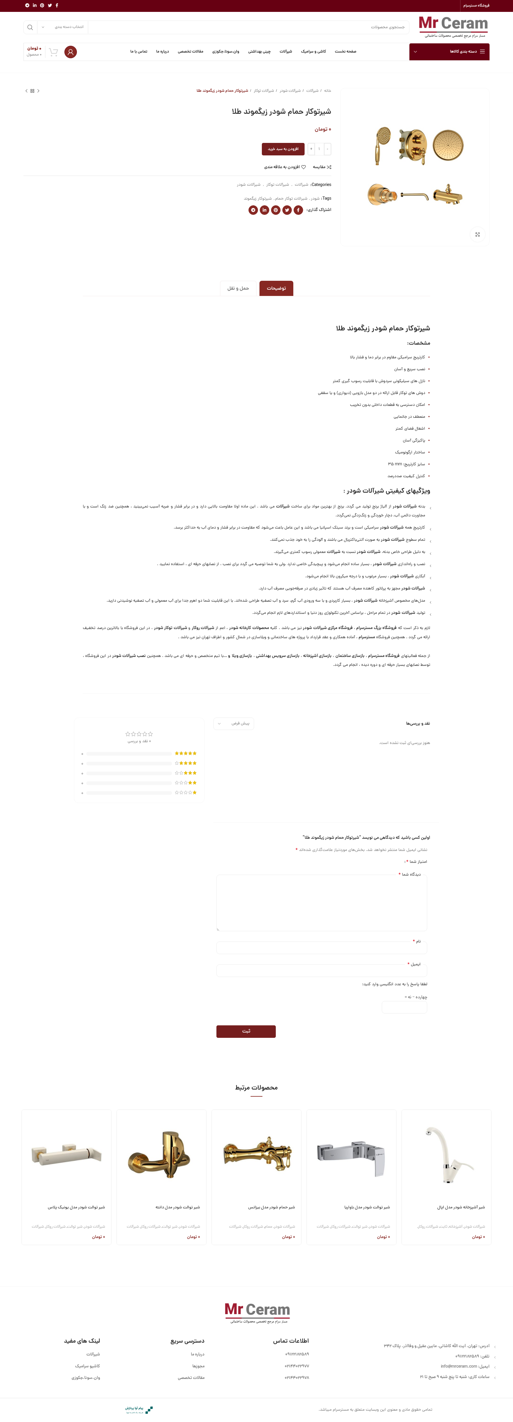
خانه (327, 91)
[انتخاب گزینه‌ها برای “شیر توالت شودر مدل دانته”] (121, 1121)
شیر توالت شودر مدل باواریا (367, 1208)
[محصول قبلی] (38, 91)
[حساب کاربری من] (70, 52)
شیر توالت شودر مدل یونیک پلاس (76, 1208)
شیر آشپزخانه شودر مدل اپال (461, 1208)
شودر (315, 199)
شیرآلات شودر (290, 91)
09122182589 (467, 1356)
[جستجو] (30, 27)
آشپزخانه (456, 1227)
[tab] (276, 288)
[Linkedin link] (34, 5)
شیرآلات (312, 91)
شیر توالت (360, 1227)
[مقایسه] (406, 1151)
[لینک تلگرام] (27, 5)
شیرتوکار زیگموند (258, 199)
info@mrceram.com (459, 1366)
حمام (269, 1227)
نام (417, 941)
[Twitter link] (50, 5)
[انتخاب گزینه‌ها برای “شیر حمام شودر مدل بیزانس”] (216, 1121)
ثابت (443, 1227)
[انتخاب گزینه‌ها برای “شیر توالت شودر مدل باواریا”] (311, 1121)
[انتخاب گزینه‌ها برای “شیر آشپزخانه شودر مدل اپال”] (406, 1121)
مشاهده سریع (406, 1136)
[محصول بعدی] (26, 91)
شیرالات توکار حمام (291, 199)
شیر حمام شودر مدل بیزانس (271, 1208)
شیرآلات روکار (428, 1227)
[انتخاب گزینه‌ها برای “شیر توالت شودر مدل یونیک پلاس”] (26, 1121)
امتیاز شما (416, 862)
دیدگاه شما (409, 874)
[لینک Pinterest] (42, 5)
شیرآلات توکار (263, 91)
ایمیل (414, 964)
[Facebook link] (57, 5)
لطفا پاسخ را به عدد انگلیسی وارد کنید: (394, 984)
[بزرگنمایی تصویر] (477, 234)
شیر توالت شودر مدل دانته (178, 1208)
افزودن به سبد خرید (283, 149)
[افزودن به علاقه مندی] (406, 1167)
